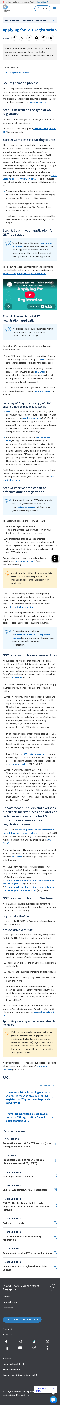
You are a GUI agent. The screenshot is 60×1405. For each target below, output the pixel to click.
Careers (6, 1296)
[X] (21, 38)
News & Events (10, 1302)
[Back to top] (53, 1287)
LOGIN (43, 8)
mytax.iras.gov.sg (37, 102)
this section (16, 677)
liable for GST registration (20, 607)
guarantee (40, 371)
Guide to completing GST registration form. (24, 273)
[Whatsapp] (44, 38)
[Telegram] (36, 38)
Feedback (7, 1334)
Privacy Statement (12, 1369)
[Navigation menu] (54, 8)
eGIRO (43, 359)
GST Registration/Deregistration (25, 20)
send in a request (43, 390)
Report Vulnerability (12, 1363)
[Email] (51, 38)
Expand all (50, 1085)
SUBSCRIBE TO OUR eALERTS (22, 1319)
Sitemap (7, 1358)
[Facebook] (14, 38)
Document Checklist (18, 764)
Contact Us (8, 1329)
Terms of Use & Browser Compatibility (21, 1374)
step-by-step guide (31, 418)
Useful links (8, 1307)
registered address (26, 507)
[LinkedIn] (29, 38)
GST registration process (35, 754)
